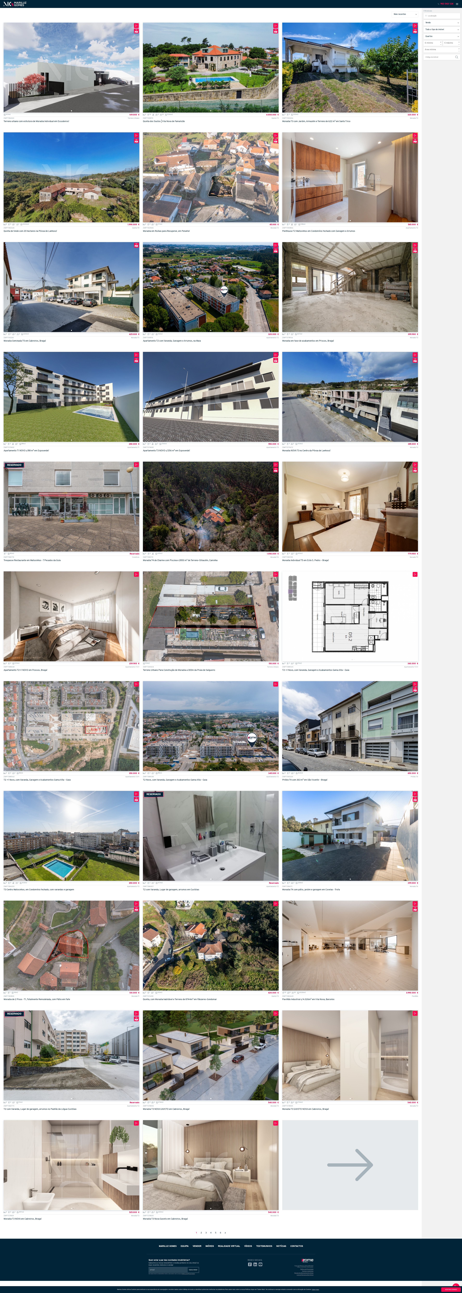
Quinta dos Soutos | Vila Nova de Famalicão (164, 121)
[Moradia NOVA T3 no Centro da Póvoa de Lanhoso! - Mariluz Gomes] (350, 397)
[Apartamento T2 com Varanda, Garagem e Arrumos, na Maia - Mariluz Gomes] (211, 287)
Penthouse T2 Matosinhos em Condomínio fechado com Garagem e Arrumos (318, 231)
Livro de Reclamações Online (305, 1275)
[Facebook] (249, 1264)
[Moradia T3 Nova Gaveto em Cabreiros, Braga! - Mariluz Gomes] (211, 1165)
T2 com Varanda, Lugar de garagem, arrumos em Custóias (171, 889)
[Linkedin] (255, 1264)
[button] (315, 1289)
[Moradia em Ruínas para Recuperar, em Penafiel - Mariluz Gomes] (211, 177)
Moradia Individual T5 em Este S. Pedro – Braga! (305, 560)
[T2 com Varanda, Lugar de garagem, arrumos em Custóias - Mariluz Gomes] (211, 836)
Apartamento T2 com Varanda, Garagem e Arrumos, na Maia (172, 341)
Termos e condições (307, 1271)
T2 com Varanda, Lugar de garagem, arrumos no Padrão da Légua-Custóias (40, 1109)
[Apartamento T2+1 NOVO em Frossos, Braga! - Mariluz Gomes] (71, 616)
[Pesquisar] (456, 57)
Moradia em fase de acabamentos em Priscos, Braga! (308, 341)
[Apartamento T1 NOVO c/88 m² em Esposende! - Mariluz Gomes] (71, 397)
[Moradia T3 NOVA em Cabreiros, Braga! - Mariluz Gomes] (71, 1165)
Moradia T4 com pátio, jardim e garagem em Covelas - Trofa (311, 889)
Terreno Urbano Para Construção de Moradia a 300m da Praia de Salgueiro (179, 670)
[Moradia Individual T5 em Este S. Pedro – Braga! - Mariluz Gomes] (350, 507)
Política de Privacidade (188, 1274)
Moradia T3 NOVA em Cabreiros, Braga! (23, 1219)
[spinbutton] (433, 43)
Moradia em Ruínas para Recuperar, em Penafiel (166, 231)
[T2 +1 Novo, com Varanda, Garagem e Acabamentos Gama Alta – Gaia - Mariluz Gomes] (350, 616)
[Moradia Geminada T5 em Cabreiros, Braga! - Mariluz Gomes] (71, 287)
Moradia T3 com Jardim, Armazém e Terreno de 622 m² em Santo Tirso (316, 121)
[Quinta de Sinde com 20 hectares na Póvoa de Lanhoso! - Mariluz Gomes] (71, 177)
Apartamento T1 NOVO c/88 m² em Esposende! (26, 450)
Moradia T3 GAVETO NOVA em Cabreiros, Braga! (305, 1109)
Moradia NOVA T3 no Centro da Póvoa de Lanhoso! (306, 450)
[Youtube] (260, 1264)
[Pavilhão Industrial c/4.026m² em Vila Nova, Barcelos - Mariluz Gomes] (350, 946)
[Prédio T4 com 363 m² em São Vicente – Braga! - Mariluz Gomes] (350, 726)
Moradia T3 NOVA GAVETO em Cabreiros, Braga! (166, 1109)
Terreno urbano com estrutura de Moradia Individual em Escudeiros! (36, 121)
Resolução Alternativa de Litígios (303, 1273)
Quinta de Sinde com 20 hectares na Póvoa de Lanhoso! (30, 231)
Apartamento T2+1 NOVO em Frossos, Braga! (25, 670)
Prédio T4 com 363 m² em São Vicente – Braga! (304, 780)
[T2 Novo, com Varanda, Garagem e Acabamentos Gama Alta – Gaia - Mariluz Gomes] (211, 726)
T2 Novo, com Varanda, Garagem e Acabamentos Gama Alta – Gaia (175, 780)
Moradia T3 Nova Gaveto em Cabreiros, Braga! (165, 1219)
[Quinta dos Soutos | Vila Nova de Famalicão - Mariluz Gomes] (211, 68)
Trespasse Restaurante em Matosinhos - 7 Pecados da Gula (32, 560)
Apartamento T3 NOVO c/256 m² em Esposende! (166, 450)
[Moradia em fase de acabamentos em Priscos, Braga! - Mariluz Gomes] (350, 287)
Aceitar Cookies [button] (451, 1289)
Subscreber (193, 1270)
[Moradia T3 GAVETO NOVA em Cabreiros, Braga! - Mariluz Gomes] (350, 1055)
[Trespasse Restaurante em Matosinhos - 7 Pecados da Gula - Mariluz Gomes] (71, 507)
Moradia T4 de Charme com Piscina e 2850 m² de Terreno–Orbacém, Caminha (180, 560)
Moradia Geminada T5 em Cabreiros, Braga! (25, 341)
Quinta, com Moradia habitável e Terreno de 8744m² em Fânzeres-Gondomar (180, 999)
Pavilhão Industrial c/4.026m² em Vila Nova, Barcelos (308, 999)
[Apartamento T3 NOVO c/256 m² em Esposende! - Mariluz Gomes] (211, 397)
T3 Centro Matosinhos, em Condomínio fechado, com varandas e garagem (39, 889)
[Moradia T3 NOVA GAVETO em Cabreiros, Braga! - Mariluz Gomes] (211, 1055)
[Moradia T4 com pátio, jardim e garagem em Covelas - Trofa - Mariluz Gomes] (350, 836)
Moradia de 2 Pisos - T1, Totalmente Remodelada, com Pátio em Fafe (37, 999)
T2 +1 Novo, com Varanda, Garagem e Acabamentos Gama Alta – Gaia (315, 670)
